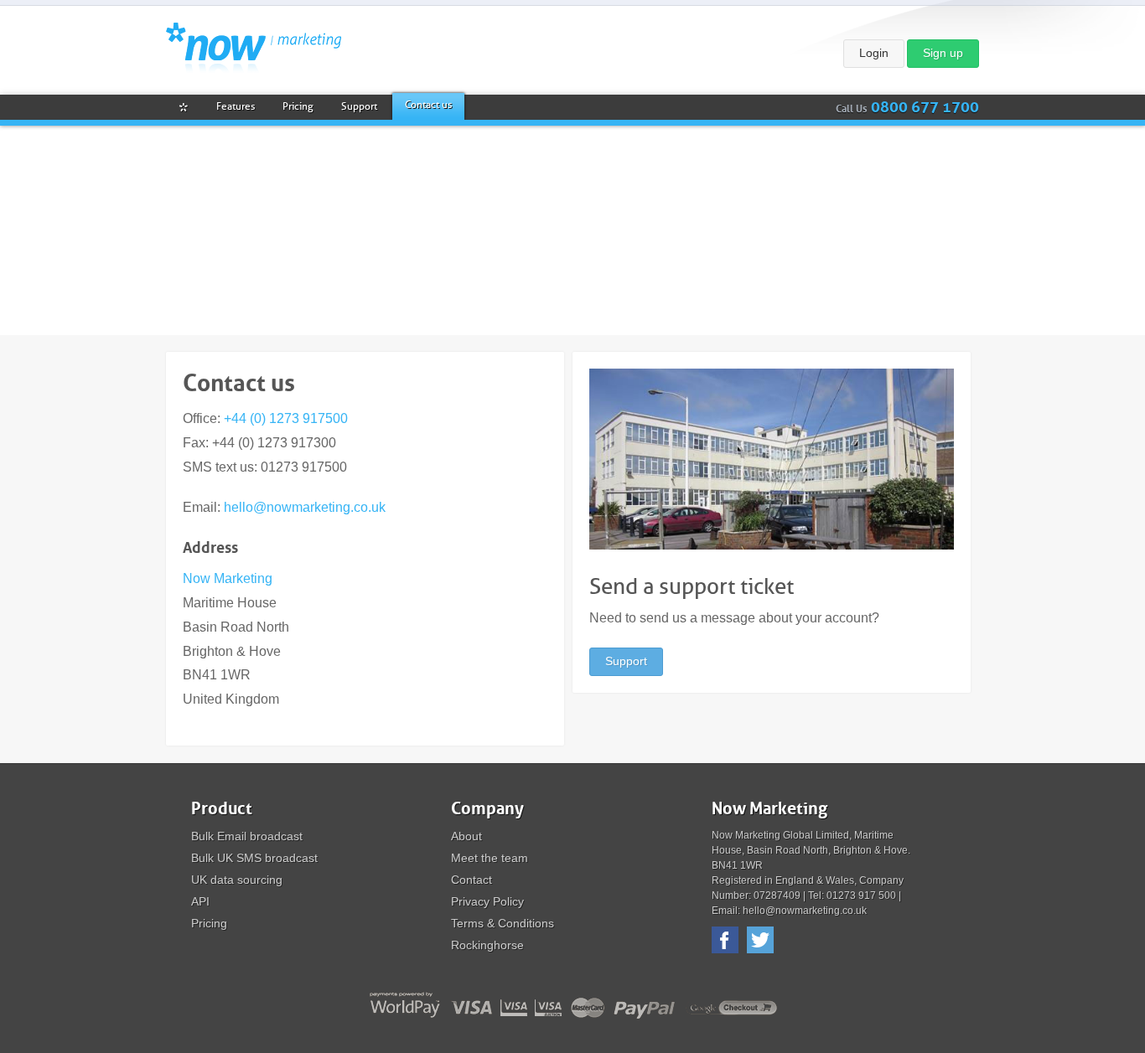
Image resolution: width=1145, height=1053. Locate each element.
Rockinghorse (487, 945)
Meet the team (489, 858)
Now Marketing (253, 48)
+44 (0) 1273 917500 (286, 418)
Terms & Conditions (502, 923)
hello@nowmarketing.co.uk (305, 507)
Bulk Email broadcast (247, 836)
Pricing (209, 923)
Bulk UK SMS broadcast (254, 858)
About (466, 836)
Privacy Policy (487, 901)
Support (626, 661)
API (200, 901)
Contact (471, 879)
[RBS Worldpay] (403, 1006)
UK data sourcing (236, 879)
